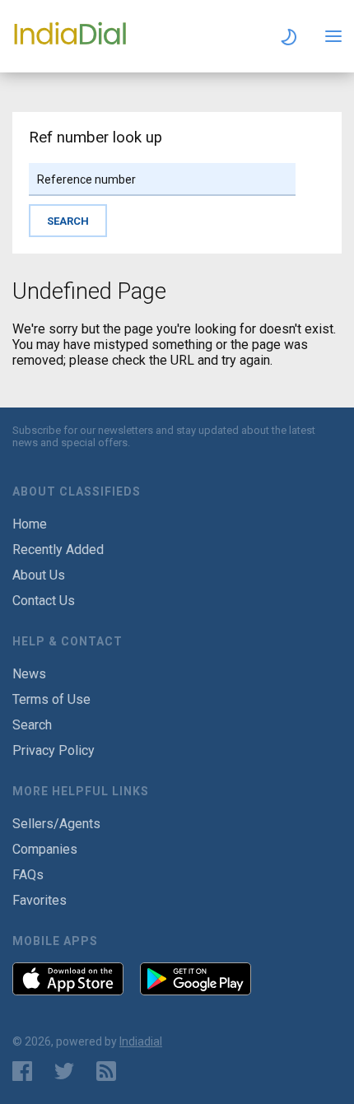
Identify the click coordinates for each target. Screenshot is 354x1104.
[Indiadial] (70, 44)
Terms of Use (51, 699)
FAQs (28, 875)
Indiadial (140, 1041)
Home (29, 524)
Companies (44, 849)
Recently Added (58, 549)
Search (32, 725)
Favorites (39, 900)
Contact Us (43, 600)
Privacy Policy (53, 750)
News (29, 674)
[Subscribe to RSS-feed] (109, 1071)
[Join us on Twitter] (64, 1071)
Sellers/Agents (56, 823)
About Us (38, 575)
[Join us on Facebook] (22, 1071)
